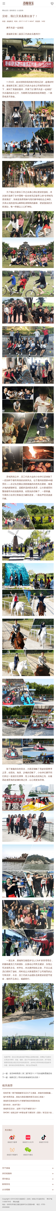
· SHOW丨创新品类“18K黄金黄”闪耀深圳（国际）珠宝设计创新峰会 (28, 1112)
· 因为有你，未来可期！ (11, 1104)
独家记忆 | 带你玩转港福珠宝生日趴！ (25, 1077)
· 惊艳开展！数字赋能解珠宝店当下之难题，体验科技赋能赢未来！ (28, 1092)
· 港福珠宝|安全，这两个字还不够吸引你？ (19, 1108)
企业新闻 (20, 10)
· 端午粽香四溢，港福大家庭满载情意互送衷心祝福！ (23, 1096)
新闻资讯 (13, 10)
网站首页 (5, 10)
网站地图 (16, 1201)
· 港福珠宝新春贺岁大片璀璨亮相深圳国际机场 (21, 1100)
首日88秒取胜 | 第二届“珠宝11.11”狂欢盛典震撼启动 (31, 1073)
